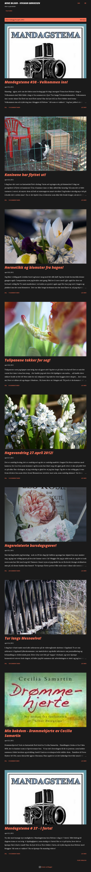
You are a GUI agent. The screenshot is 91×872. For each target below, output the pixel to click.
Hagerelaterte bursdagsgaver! (30, 545)
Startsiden (9, 11)
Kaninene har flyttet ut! (25, 174)
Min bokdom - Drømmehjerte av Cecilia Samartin (38, 733)
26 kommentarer (14, 571)
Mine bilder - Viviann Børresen (22, 3)
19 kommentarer (14, 200)
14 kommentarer (14, 478)
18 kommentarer (14, 663)
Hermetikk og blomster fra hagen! (34, 267)
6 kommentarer (14, 385)
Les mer (83, 107)
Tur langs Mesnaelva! (23, 638)
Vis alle (82, 20)
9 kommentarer (14, 761)
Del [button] (6, 107)
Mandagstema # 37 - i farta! (28, 828)
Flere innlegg (81, 860)
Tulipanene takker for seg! (27, 360)
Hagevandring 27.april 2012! (29, 452)
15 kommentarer (14, 107)
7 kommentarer (14, 293)
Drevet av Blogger (46, 867)
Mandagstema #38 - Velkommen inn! (36, 82)
